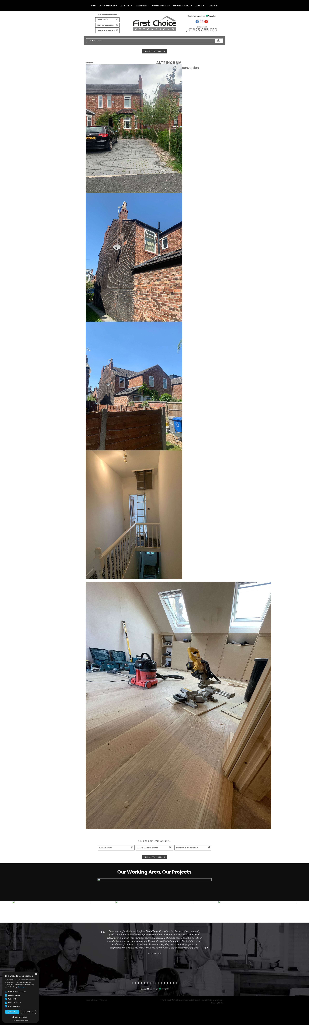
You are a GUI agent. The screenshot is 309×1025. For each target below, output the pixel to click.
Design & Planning (107, 5)
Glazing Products (160, 5)
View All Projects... (154, 51)
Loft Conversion (105, 25)
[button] (20, 1017)
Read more (21, 987)
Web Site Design (91, 1000)
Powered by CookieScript (21, 1020)
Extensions (125, 5)
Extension (105, 847)
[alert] (20, 997)
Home (93, 5)
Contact (213, 5)
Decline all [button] (28, 1012)
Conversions (141, 5)
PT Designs (103, 1000)
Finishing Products (181, 5)
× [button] (36, 974)
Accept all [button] (12, 1012)
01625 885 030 (203, 30)
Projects (200, 5)
